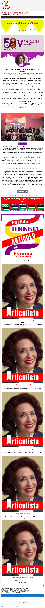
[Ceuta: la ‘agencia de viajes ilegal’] (22, 234)
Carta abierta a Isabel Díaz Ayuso (22, 513)
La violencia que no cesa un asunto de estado (22, 320)
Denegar (22, 599)
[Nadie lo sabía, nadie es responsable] (22, 355)
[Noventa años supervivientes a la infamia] (22, 547)
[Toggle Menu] (43, 17)
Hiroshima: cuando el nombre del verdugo (22, 449)
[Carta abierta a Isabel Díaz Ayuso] (22, 483)
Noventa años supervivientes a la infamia (22, 577)
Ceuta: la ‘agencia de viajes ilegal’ (22, 256)
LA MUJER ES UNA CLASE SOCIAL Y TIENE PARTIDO (22, 70)
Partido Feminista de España (15, 13)
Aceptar (22, 595)
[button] (43, 585)
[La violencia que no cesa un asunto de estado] (22, 291)
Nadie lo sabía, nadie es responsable (22, 384)
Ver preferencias (22, 602)
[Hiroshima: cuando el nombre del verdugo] (22, 419)
